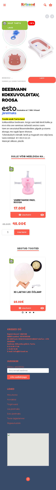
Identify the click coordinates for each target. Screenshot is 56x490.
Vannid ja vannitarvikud (14, 81)
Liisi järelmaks (13, 409)
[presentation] (6, 47)
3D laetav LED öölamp (27, 292)
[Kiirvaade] (42, 215)
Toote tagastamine (15, 418)
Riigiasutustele (14, 423)
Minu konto (12, 395)
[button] (4, 5)
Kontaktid (11, 399)
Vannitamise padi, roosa (24, 201)
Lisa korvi (21, 232)
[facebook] (28, 479)
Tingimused (12, 404)
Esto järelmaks (13, 414)
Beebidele (6, 78)
